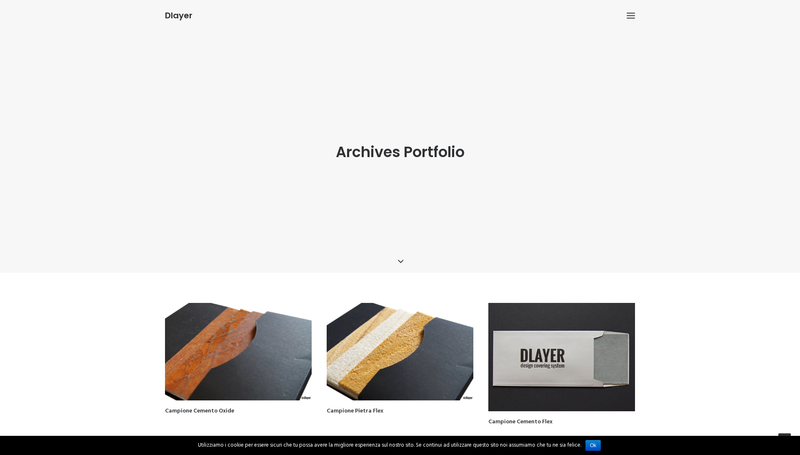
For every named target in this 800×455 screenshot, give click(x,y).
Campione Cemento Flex (520, 422)
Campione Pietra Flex (355, 411)
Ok (593, 445)
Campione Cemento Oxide (199, 411)
